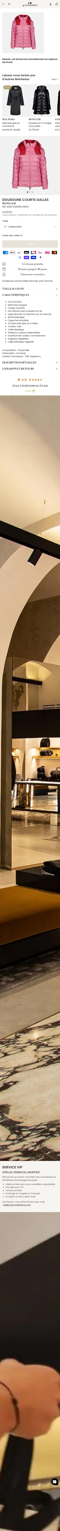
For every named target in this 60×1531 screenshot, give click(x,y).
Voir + (54, 79)
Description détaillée (19, 362)
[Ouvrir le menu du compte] (50, 4)
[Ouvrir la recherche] (9, 4)
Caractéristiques (15, 295)
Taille (5, 221)
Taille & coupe (13, 288)
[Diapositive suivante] (55, 108)
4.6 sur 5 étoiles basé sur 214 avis (30, 385)
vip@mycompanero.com (17, 1204)
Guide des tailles (11, 235)
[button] (54, 1481)
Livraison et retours (18, 368)
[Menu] (3, 4)
